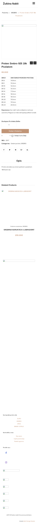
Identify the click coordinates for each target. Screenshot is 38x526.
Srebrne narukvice (16, 226)
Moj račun (19, 436)
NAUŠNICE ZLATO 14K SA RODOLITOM (34, 63)
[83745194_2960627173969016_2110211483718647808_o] (19, 42)
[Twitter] (9, 149)
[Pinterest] (15, 149)
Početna (5, 13)
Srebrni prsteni (15, 143)
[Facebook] (4, 149)
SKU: (3, 140)
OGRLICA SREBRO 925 (31, 63)
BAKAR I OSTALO (19, 426)
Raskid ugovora (19, 441)
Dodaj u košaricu (15, 131)
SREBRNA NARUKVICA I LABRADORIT (19, 230)
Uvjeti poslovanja (19, 439)
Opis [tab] (19, 160)
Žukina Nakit (11, 3)
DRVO (19, 424)
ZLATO (19, 418)
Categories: (6, 143)
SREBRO (14, 13)
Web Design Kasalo (29, 521)
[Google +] (21, 149)
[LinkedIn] (27, 149)
